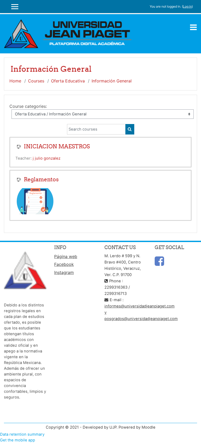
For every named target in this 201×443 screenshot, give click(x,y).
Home (15, 80)
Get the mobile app (17, 440)
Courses (36, 80)
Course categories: (28, 106)
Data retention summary (22, 434)
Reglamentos (41, 179)
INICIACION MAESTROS (57, 146)
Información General (112, 80)
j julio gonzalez (46, 158)
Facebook (64, 264)
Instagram (64, 272)
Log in (187, 6)
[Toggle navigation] (193, 27)
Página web (65, 256)
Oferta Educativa (68, 80)
